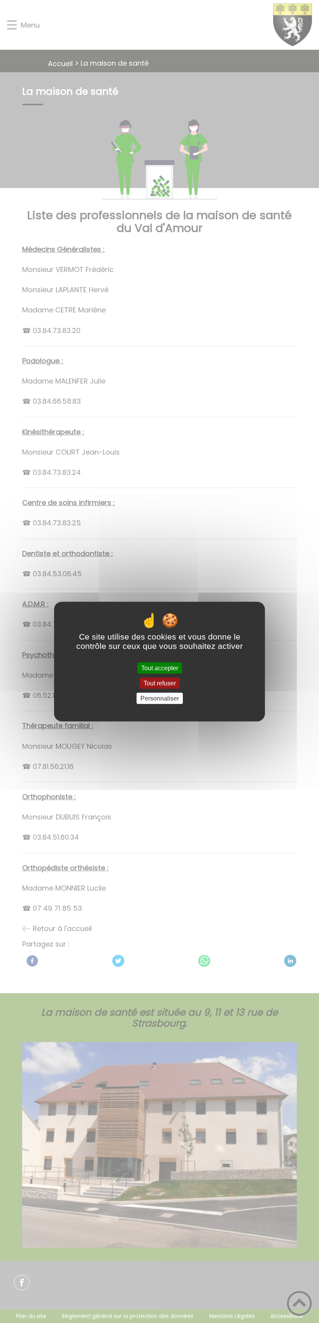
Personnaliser (159, 698)
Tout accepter (159, 667)
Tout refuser (160, 683)
